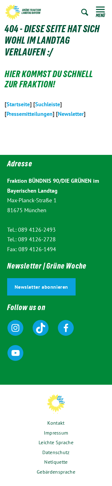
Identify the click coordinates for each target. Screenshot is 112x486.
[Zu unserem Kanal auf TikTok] (40, 328)
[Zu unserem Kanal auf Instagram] (15, 328)
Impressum (56, 433)
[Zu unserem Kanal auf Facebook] (66, 328)
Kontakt (55, 423)
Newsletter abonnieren (41, 287)
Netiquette (56, 462)
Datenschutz (55, 452)
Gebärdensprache (56, 472)
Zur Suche (85, 12)
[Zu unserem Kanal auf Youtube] (15, 353)
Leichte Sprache (56, 442)
